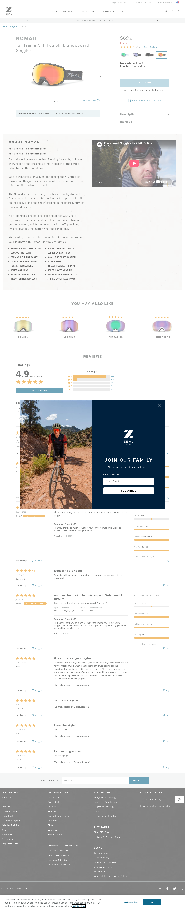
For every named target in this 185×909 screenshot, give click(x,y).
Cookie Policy (78, 906)
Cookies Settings (131, 902)
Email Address (111, 475)
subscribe (128, 490)
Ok (152, 902)
